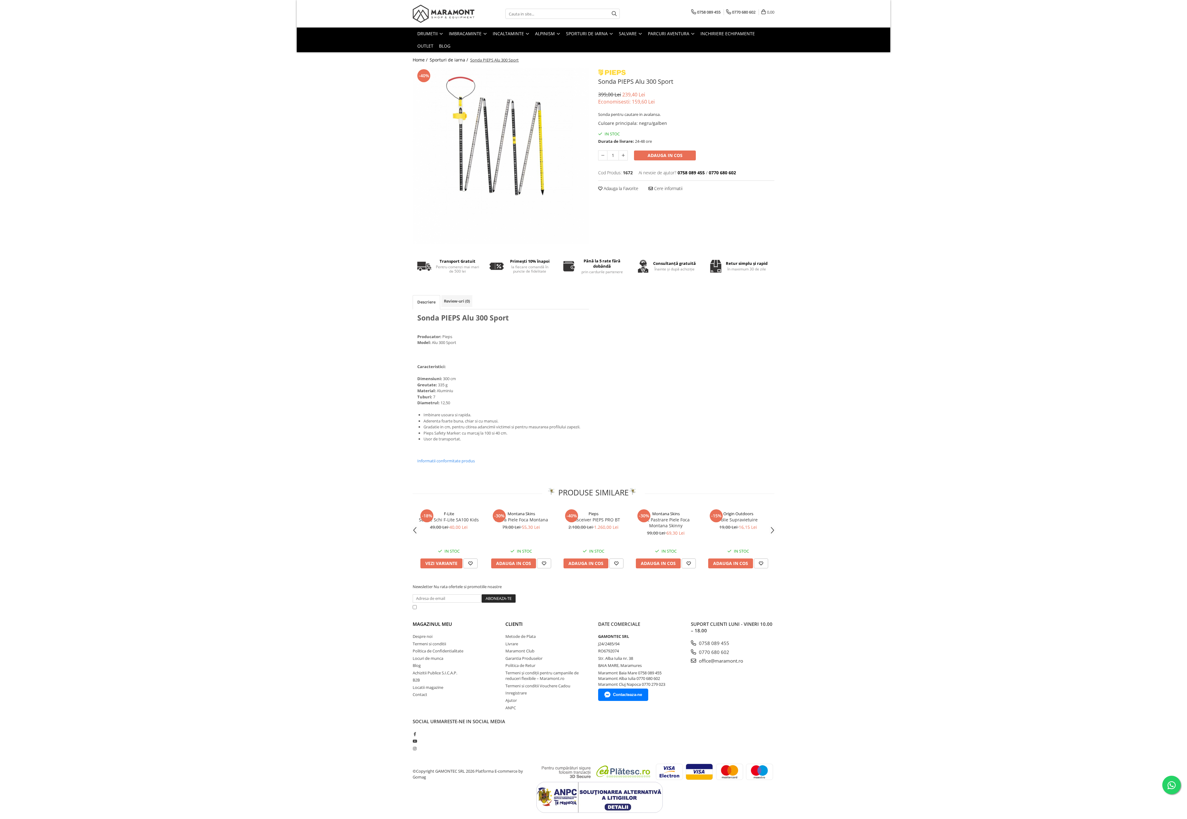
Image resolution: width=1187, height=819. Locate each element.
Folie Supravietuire (738, 520)
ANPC (510, 708)
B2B (416, 680)
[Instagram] (415, 748)
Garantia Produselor (523, 658)
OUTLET (425, 46)
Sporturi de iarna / (449, 60)
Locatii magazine (428, 687)
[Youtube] (415, 741)
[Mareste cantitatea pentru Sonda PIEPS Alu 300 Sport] (623, 155)
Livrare (511, 644)
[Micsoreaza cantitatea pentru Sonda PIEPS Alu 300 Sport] (602, 155)
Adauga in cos (665, 155)
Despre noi (422, 636)
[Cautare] (614, 14)
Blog (444, 46)
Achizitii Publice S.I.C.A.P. (435, 673)
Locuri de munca (428, 658)
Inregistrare (516, 693)
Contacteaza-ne (627, 694)
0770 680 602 (713, 652)
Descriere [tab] (426, 302)
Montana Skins (521, 513)
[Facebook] (415, 734)
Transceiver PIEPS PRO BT (593, 520)
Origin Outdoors (738, 513)
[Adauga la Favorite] (470, 563)
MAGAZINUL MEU (432, 624)
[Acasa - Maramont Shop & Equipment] (443, 14)
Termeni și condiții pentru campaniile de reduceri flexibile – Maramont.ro (542, 675)
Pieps (593, 513)
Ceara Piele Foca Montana (521, 520)
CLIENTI (514, 624)
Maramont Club (519, 651)
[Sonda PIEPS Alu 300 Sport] (501, 156)
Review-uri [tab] (457, 301)
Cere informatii (668, 188)
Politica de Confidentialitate (577, 607)
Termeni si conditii (429, 644)
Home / (421, 60)
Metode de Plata (520, 636)
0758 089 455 (713, 643)
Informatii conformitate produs (446, 461)
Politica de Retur (520, 665)
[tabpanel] (501, 156)
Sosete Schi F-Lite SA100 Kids (449, 520)
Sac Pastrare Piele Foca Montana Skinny (666, 522)
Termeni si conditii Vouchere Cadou (537, 686)
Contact (420, 694)
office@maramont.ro (720, 661)
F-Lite (449, 513)
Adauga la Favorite (620, 188)
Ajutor (511, 700)
